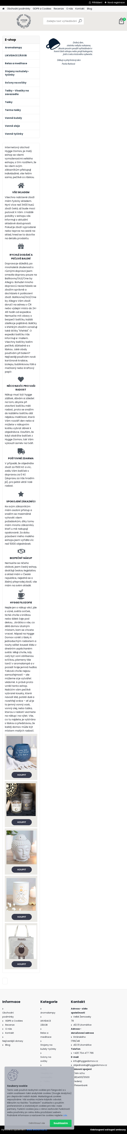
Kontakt (80, 8)
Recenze (59, 8)
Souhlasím (61, 1123)
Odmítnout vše (36, 1123)
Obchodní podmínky (18, 8)
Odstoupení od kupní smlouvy (108, 1129)
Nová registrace (116, 2)
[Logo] (23, 21)
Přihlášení (97, 2)
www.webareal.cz (36, 1129)
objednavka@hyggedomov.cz (90, 1065)
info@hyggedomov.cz (85, 1061)
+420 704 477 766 (83, 1053)
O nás (69, 8)
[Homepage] (3, 9)
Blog (89, 8)
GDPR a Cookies (42, 8)
